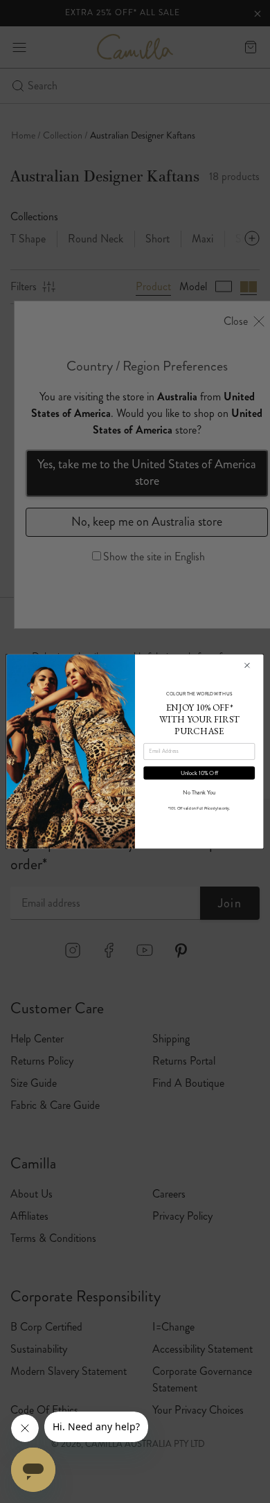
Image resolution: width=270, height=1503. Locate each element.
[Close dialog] (246, 665)
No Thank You (199, 792)
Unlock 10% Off (199, 773)
